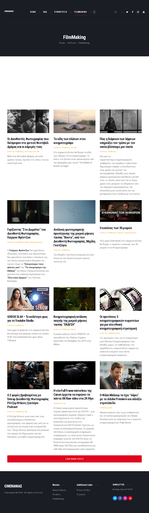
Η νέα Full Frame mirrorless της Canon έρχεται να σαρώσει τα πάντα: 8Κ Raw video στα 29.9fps (73, 394)
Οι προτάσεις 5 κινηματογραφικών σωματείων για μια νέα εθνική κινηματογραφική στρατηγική (119, 322)
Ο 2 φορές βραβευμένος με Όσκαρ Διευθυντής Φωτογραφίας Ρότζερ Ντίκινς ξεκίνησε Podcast (28, 401)
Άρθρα (27, 242)
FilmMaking (19, 152)
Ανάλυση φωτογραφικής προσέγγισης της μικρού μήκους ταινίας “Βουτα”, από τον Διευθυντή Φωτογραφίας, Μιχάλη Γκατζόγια (74, 237)
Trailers (56, 494)
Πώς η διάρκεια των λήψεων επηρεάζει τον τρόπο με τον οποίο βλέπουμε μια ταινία (117, 143)
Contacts (81, 494)
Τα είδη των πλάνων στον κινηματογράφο (70, 141)
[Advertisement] (74, 83)
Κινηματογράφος (36, 242)
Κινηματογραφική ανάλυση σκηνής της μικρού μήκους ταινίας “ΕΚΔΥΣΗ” (70, 320)
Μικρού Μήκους (59, 490)
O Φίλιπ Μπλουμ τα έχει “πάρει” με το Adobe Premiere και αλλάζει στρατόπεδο (121, 399)
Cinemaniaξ (9, 492)
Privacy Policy (83, 490)
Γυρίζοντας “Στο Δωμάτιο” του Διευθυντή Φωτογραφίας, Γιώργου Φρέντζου (26, 233)
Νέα (38, 152)
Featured (10, 152)
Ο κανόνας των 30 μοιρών (116, 228)
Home (62, 43)
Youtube (74, 148)
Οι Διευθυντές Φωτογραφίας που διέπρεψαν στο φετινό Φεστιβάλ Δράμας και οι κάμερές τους (28, 143)
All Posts (72, 43)
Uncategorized (30, 152)
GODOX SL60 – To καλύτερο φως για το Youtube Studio (27, 318)
